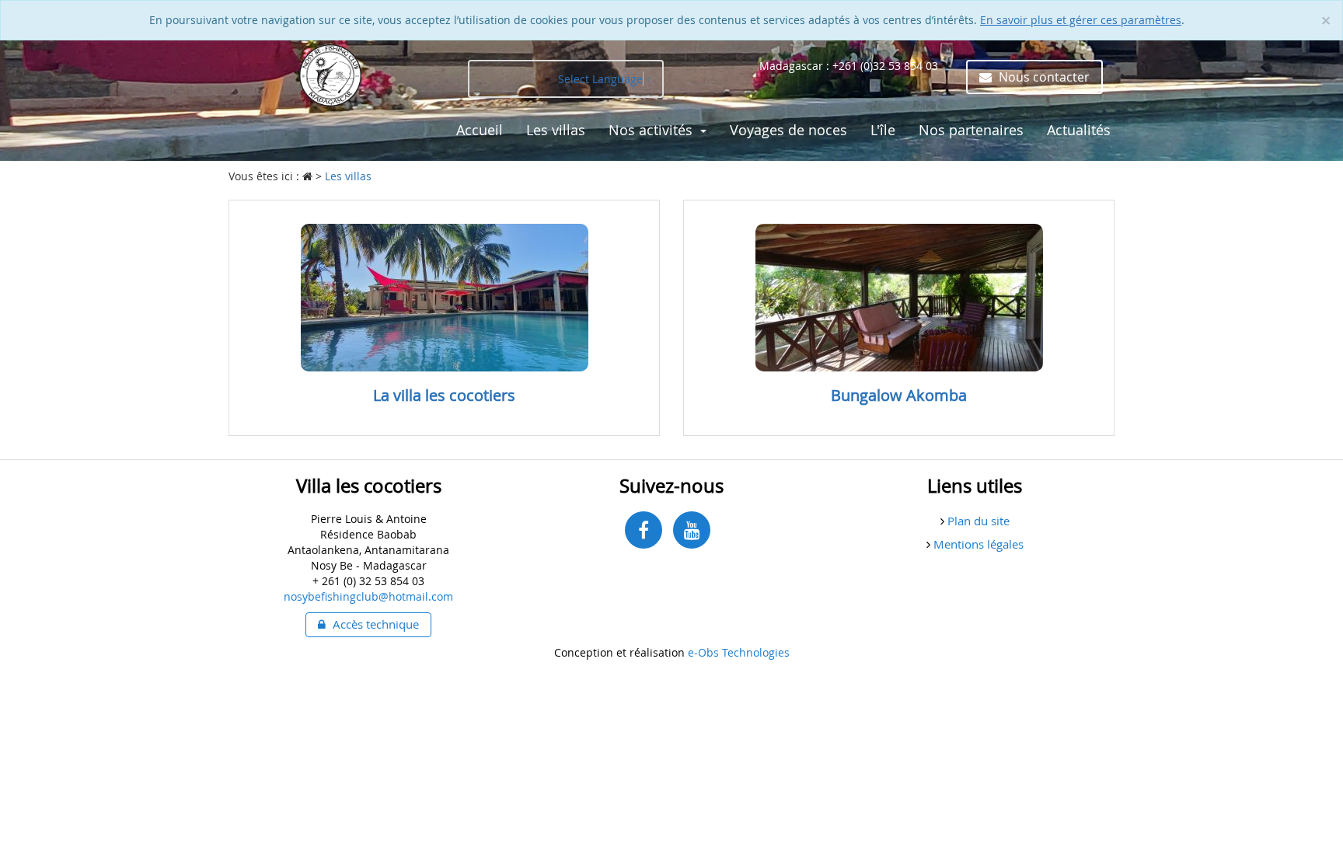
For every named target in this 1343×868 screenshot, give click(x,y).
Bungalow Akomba (899, 395)
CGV (469, 168)
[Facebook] (643, 530)
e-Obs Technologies (739, 652)
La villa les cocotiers (444, 395)
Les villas (555, 129)
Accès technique (374, 624)
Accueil (479, 129)
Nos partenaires (971, 129)
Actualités (1079, 129)
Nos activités (652, 129)
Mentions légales (977, 544)
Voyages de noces (788, 129)
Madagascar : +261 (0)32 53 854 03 (848, 65)
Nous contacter (1043, 76)
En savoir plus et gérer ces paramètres (1080, 19)
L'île (882, 129)
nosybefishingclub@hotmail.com (368, 596)
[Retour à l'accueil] (330, 74)
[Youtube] (691, 530)
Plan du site (977, 520)
